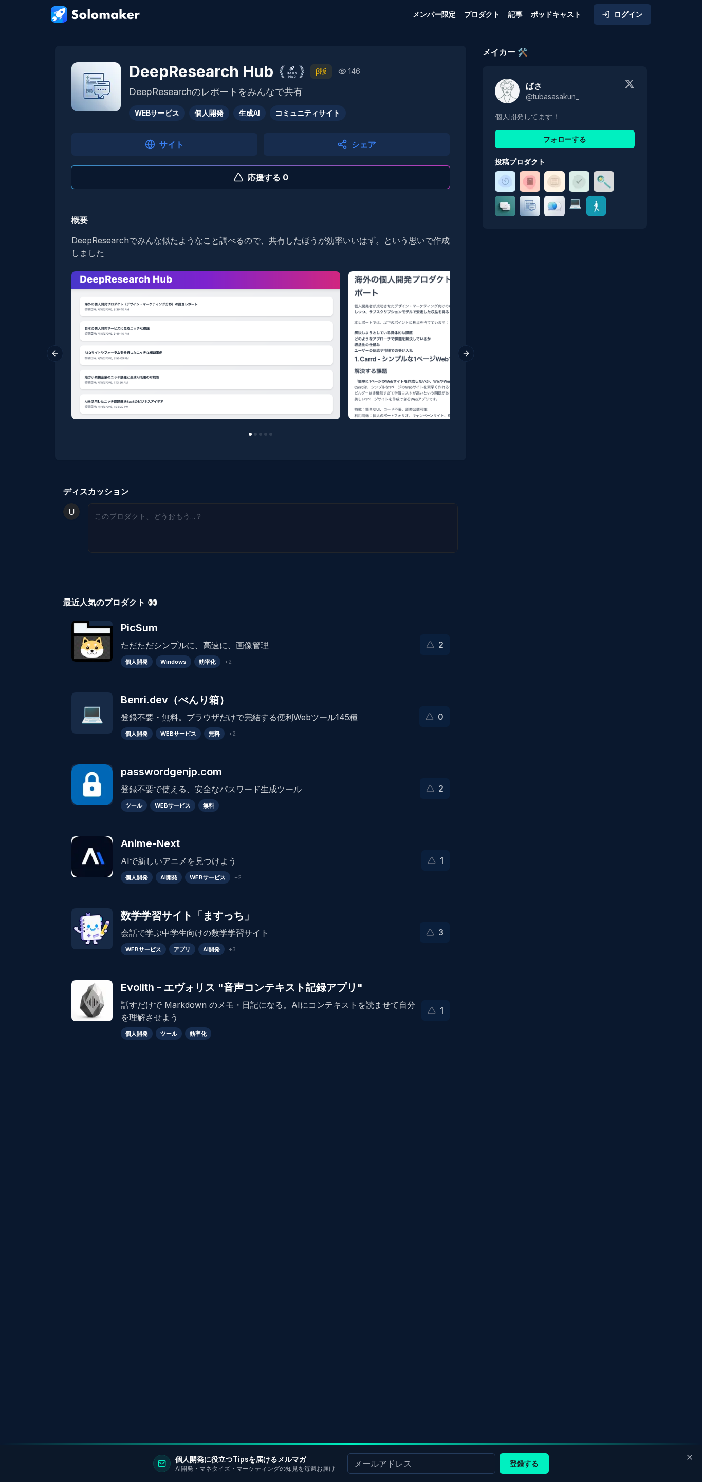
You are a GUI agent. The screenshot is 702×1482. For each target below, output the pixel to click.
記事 (515, 14)
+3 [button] (232, 949)
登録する (524, 1463)
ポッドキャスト (556, 14)
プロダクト (482, 14)
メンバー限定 (434, 14)
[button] (435, 644)
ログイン (628, 14)
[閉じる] (689, 1457)
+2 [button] (228, 661)
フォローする (564, 139)
